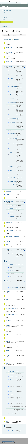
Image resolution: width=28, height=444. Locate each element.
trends (11, 170)
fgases (8, 249)
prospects (12, 148)
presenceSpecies (13, 138)
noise (7, 355)
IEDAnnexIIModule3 (11, 308)
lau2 (7, 338)
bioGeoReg (12, 74)
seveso (8, 363)
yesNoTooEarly (13, 181)
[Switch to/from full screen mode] (20, 3)
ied (7, 299)
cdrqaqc (11, 78)
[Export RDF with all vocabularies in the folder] (24, 67)
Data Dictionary (11, 8)
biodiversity (9, 191)
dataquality (9, 222)
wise (7, 421)
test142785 (12, 394)
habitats (11, 91)
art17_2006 (9, 57)
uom (7, 417)
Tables (3, 15)
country (11, 430)
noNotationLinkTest (13, 389)
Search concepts (16, 39)
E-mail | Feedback (5, 439)
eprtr (7, 226)
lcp (7, 346)
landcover (8, 330)
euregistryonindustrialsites (11, 236)
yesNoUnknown (13, 184)
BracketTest (12, 373)
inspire (8, 325)
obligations (12, 216)
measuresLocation (13, 105)
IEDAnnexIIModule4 (11, 314)
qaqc (11, 152)
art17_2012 (9, 61)
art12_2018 (9, 52)
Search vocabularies (7, 39)
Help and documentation (6, 10)
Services (3, 24)
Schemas (3, 19)
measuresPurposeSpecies (13, 114)
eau (10, 379)
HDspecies (12, 94)
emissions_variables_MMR (13, 284)
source (11, 270)
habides (8, 291)
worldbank (8, 425)
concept (11, 264)
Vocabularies (4, 21)
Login (18, 2)
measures (12, 98)
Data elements (4, 17)
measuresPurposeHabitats (13, 109)
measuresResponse (13, 118)
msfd (7, 350)
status (11, 218)
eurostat (8, 241)
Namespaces (4, 26)
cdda (7, 194)
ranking (11, 154)
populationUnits (13, 125)
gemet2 (8, 261)
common (8, 197)
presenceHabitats (13, 133)
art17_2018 (9, 66)
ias (7, 296)
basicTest (12, 371)
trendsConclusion (13, 173)
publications (9, 360)
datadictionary (9, 201)
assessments (12, 70)
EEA (7, 1)
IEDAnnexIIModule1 (11, 304)
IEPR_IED (8, 320)
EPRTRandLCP (10, 230)
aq (6, 43)
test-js (11, 391)
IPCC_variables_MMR (13, 287)
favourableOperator (13, 86)
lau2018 (8, 341)
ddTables (11, 210)
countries (12, 83)
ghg (7, 280)
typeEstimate (12, 177)
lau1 (7, 334)
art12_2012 (9, 47)
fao (7, 244)
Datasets (3, 12)
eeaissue (11, 213)
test (7, 368)
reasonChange (13, 159)
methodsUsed (12, 122)
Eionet (7, 8)
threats (11, 166)
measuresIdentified (13, 102)
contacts (11, 205)
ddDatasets (12, 208)
